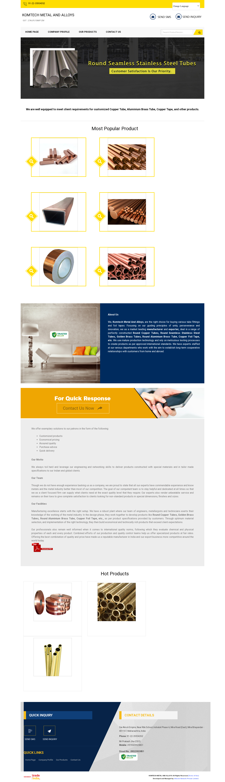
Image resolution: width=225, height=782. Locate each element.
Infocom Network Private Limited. (186, 778)
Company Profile (59, 32)
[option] (112, 97)
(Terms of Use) (193, 775)
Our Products (88, 32)
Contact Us (113, 32)
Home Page (32, 32)
